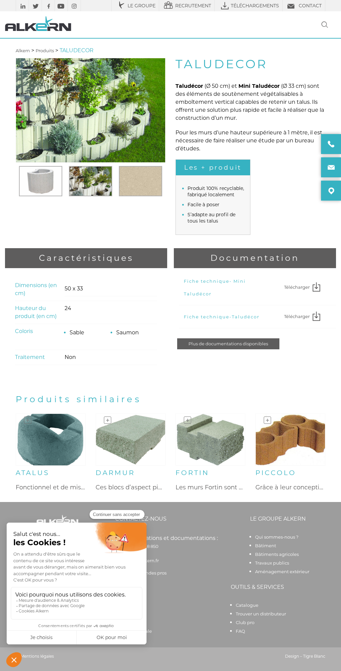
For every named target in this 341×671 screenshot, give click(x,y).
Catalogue (247, 605)
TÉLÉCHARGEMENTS (255, 6)
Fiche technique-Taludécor (221, 316)
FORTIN (192, 472)
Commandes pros (147, 573)
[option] (40, 181)
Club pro (245, 622)
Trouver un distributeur (261, 613)
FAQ (240, 631)
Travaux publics (272, 563)
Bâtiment (265, 545)
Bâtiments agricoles (277, 554)
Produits (45, 50)
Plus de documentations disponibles (228, 343)
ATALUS (32, 472)
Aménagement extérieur (282, 571)
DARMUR (115, 472)
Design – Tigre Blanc (305, 656)
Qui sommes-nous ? (276, 537)
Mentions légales (37, 656)
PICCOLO (275, 472)
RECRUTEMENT (193, 6)
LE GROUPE (142, 6)
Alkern (23, 50)
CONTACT (310, 6)
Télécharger (297, 287)
